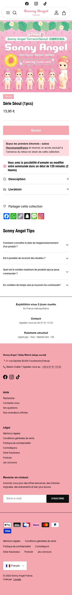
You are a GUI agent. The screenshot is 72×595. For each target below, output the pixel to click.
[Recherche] (16, 12)
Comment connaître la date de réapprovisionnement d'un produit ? (30, 245)
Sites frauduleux (11, 452)
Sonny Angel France (22, 575)
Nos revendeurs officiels (15, 412)
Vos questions (10, 408)
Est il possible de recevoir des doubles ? (24, 258)
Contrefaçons (10, 448)
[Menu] (8, 12)
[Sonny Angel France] (36, 13)
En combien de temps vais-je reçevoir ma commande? (32, 285)
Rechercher (9, 398)
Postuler (7, 457)
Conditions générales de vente (18, 438)
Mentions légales (11, 433)
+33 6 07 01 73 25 (51, 367)
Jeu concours (10, 462)
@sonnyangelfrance (17, 148)
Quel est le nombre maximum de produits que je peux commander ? (31, 271)
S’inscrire (57, 499)
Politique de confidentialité (17, 443)
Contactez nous (11, 403)
